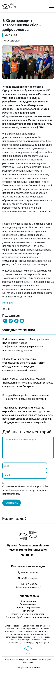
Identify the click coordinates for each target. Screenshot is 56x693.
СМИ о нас (11, 34)
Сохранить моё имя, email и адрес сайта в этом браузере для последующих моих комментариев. (26, 490)
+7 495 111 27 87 (29, 572)
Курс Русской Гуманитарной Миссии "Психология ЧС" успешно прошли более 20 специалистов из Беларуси (27, 383)
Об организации (28, 601)
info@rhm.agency (30, 578)
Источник (7, 302)
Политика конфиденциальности (28, 614)
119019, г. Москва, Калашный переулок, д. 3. (29, 585)
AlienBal (36, 667)
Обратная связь (28, 604)
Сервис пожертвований (28, 607)
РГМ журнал (28, 611)
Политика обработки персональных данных (28, 617)
